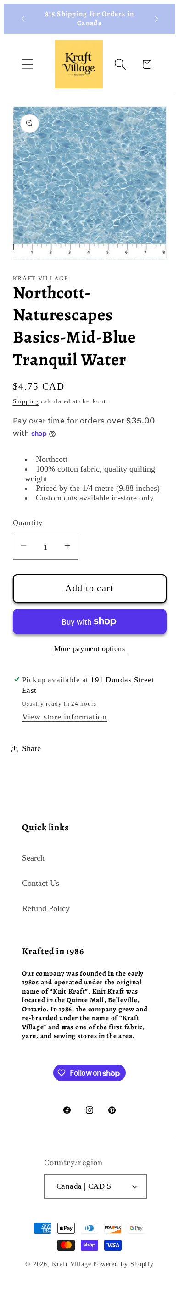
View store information (64, 716)
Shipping (26, 401)
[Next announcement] (156, 19)
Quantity (28, 522)
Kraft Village (71, 1264)
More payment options (89, 649)
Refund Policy (46, 908)
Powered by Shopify (123, 1264)
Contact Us (40, 883)
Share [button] (31, 748)
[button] (27, 64)
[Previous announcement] (23, 19)
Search (33, 857)
